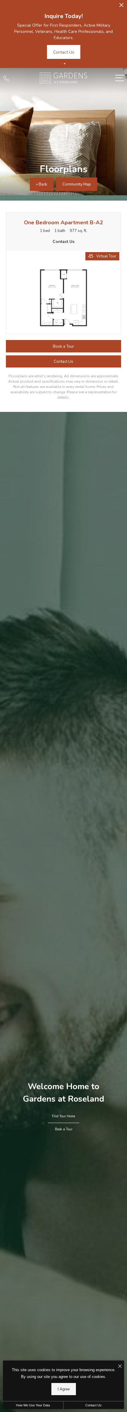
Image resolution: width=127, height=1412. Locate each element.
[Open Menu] (119, 78)
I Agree (64, 1389)
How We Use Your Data (33, 1405)
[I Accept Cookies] (120, 1366)
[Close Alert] (121, 6)
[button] (62, 63)
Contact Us (93, 1405)
